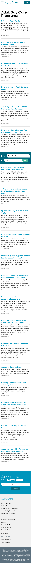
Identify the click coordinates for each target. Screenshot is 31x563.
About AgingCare (5, 542)
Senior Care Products (6, 530)
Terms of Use (22, 559)
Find (3, 156)
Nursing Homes (5, 516)
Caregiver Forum (5, 522)
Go (25, 160)
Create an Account (5, 539)
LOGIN (26, 2)
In (2, 160)
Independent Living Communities (9, 508)
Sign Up (15, 489)
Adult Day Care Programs (14, 14)
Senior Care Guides (6, 525)
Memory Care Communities (8, 513)
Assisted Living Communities (8, 511)
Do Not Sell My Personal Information (17, 560)
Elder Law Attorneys (6, 527)
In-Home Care (4, 506)
